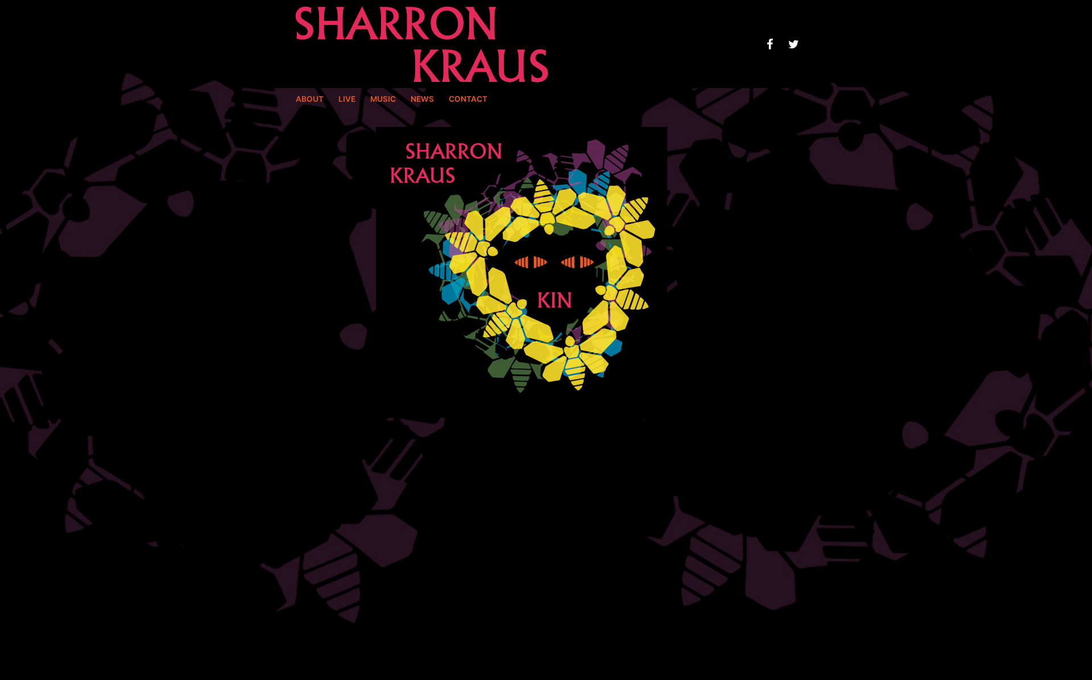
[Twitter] (793, 44)
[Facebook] (769, 44)
